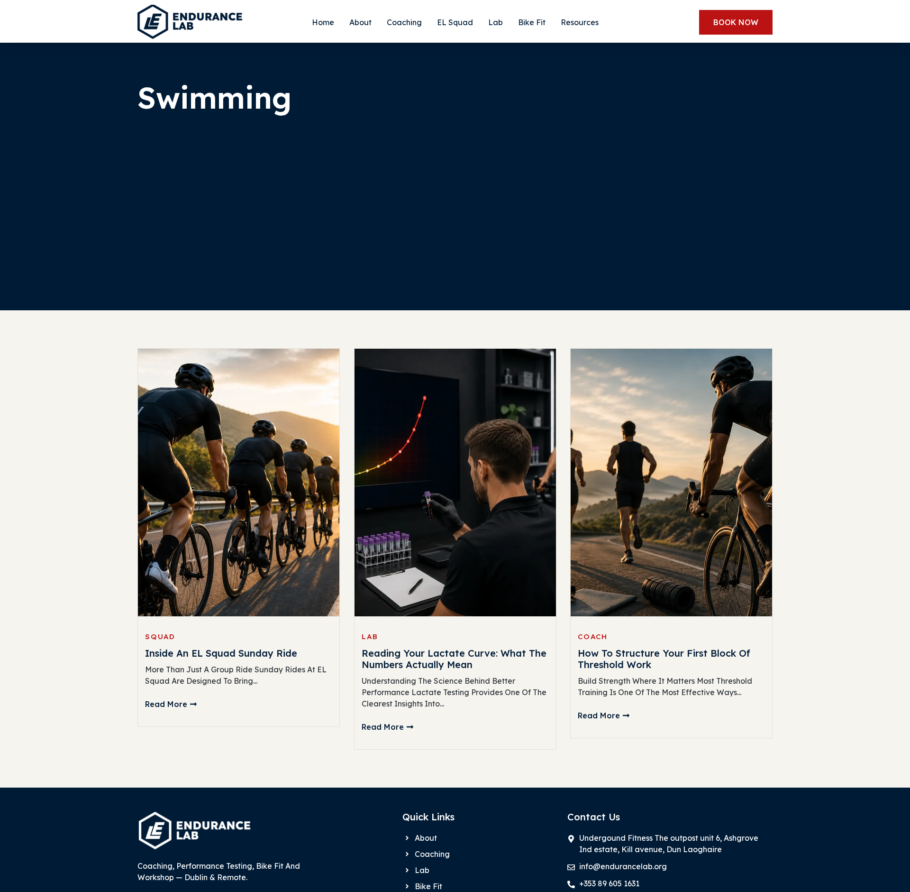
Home (323, 22)
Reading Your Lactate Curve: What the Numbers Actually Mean (454, 659)
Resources (580, 22)
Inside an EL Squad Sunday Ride (221, 654)
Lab (495, 22)
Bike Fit (532, 22)
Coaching (404, 22)
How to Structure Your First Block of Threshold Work (664, 659)
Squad (160, 636)
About (360, 22)
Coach (593, 636)
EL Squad (455, 22)
